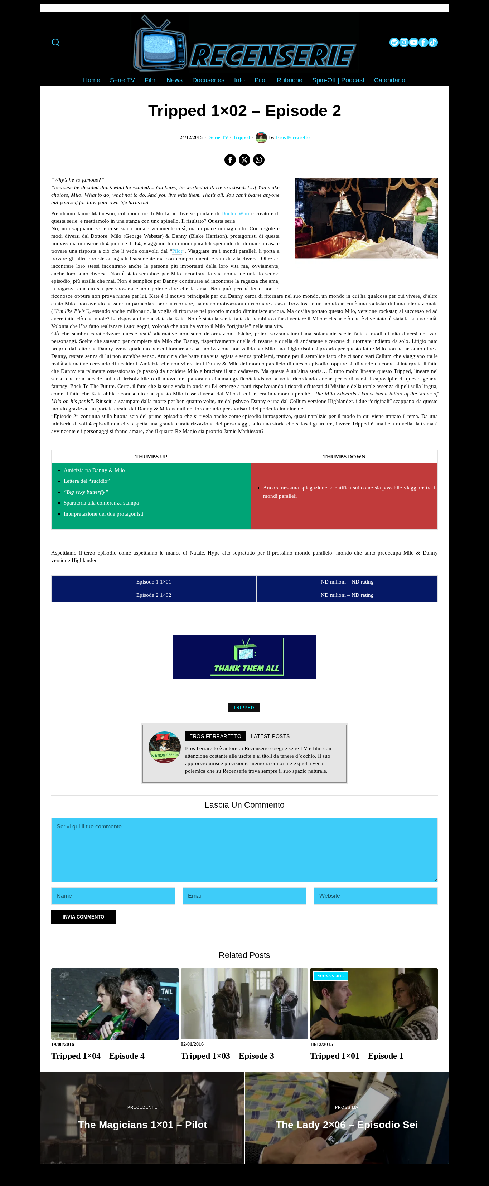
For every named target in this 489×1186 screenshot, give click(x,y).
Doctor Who (235, 213)
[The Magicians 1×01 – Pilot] (142, 1118)
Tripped (241, 137)
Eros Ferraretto (293, 137)
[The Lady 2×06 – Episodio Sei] (347, 1118)
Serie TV (218, 137)
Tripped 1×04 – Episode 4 (98, 1055)
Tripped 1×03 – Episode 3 (227, 1055)
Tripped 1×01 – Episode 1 (356, 1055)
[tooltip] (394, 42)
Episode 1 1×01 (153, 582)
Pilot (177, 251)
